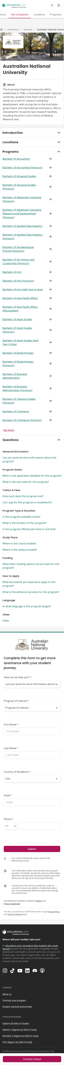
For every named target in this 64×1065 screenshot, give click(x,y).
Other (5, 620)
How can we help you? (17, 677)
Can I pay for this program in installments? (27, 502)
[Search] (52, 5)
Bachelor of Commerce (15, 411)
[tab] (20, 14)
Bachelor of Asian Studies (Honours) (17, 329)
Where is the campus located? (19, 549)
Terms (39, 900)
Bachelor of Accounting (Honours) (22, 167)
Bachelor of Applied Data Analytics (22, 226)
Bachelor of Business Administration (14, 376)
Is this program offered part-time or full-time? (29, 529)
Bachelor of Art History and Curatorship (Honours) (18, 261)
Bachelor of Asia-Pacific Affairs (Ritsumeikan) (20, 308)
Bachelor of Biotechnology (18, 353)
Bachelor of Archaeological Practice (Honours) (18, 249)
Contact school (32, 1059)
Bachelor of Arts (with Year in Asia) (22, 289)
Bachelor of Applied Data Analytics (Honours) (22, 236)
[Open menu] (59, 5)
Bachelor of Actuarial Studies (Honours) (19, 186)
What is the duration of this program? (24, 523)
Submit (32, 849)
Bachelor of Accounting (16, 159)
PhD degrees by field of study (17, 1042)
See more (8, 430)
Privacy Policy (54, 911)
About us (6, 994)
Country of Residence (17, 772)
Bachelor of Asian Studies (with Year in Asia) (20, 342)
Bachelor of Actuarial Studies (19, 176)
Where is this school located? (19, 543)
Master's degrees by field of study (19, 1029)
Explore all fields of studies (15, 1023)
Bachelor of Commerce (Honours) (22, 420)
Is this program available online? (21, 516)
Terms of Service (14, 914)
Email (8, 795)
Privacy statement (12, 903)
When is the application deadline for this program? (32, 475)
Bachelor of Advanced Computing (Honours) (21, 199)
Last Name (11, 748)
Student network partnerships (17, 1006)
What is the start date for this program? (25, 482)
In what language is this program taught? (26, 606)
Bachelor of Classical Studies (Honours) (19, 400)
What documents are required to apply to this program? (28, 583)
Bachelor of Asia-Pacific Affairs (20, 298)
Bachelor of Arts (11, 272)
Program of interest (16, 701)
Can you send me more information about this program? (29, 459)
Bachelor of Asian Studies (17, 319)
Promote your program (14, 1000)
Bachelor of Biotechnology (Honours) (18, 363)
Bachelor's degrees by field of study (20, 1035)
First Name (11, 724)
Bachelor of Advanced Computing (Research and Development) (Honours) (21, 213)
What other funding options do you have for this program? (30, 565)
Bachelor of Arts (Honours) (18, 280)
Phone (8, 819)
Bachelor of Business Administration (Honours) (17, 388)
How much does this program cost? (22, 496)
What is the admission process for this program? (30, 592)
